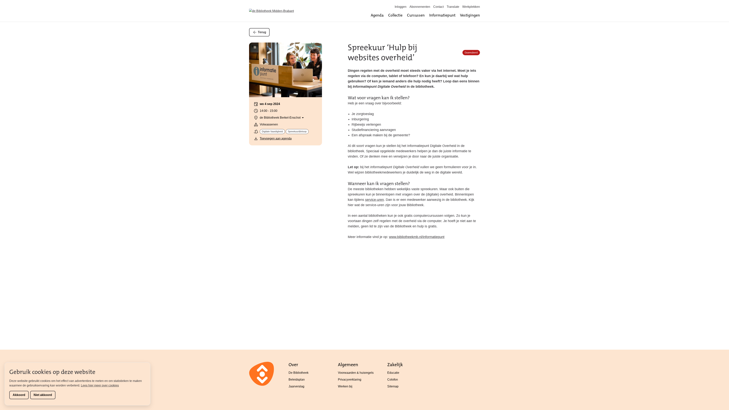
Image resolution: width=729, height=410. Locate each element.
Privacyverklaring (349, 379)
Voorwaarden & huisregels (356, 372)
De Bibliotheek (298, 372)
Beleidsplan (297, 379)
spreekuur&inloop (297, 131)
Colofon (392, 379)
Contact (438, 6)
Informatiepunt (442, 15)
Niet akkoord (43, 395)
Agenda (377, 15)
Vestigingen (470, 15)
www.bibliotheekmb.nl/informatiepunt (416, 237)
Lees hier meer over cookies (100, 385)
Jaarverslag (296, 386)
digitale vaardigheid (272, 131)
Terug (262, 32)
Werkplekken (471, 6)
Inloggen (400, 6)
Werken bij (345, 386)
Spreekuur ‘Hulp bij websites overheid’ (382, 53)
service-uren (374, 200)
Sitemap (392, 386)
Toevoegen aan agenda (276, 138)
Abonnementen (419, 6)
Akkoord (19, 395)
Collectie (395, 15)
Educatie (393, 372)
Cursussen (416, 15)
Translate (453, 6)
